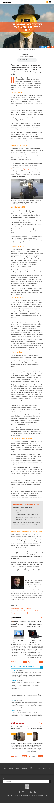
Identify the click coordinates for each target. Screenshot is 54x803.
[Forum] (5, 768)
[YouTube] (23, 791)
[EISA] (27, 786)
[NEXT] (41, 617)
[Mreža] (17, 768)
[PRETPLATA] (50, 781)
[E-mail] (48, 47)
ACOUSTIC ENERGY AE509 (35, 743)
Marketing (40, 795)
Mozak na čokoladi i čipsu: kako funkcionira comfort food (25, 610)
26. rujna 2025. (20, 670)
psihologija (26, 49)
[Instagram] (31, 791)
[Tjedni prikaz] (46, 2)
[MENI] (50, 2)
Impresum (34, 795)
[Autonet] (24, 768)
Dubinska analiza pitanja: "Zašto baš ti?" (21, 608)
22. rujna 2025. (18, 700)
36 (52, 47)
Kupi (25, 662)
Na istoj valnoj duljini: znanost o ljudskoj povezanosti (24, 613)
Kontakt (45, 795)
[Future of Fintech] (49, 768)
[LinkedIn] (45, 47)
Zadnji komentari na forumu (23, 666)
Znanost (27, 20)
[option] (19, 641)
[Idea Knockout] (39, 768)
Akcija (24, 756)
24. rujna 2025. (19, 680)
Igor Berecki (26, 54)
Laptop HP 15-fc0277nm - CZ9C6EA (18, 641)
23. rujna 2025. (18, 692)
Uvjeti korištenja (14, 795)
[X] (27, 791)
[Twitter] (42, 47)
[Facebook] (40, 47)
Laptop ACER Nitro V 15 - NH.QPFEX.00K (34, 641)
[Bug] (11, 768)
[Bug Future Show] (32, 768)
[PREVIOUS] (39, 617)
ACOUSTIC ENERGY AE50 (18, 743)
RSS (8, 795)
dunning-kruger (32, 49)
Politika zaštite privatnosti (25, 795)
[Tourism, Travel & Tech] (44, 768)
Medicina (20, 49)
